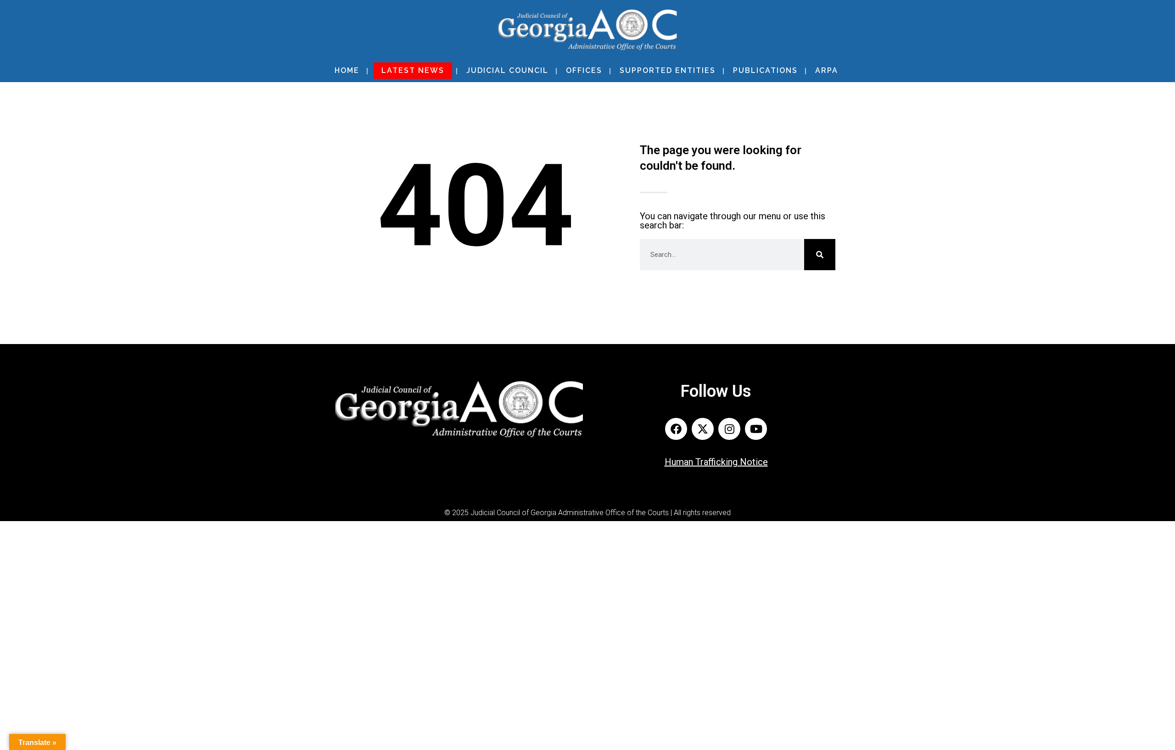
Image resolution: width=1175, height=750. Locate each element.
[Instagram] (729, 429)
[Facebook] (676, 429)
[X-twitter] (703, 429)
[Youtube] (756, 429)
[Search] (819, 254)
